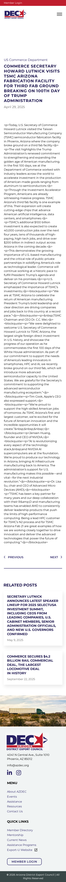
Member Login (13, 2)
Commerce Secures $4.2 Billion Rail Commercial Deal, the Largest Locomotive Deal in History (30, 665)
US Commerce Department (26, 60)
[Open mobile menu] (59, 14)
